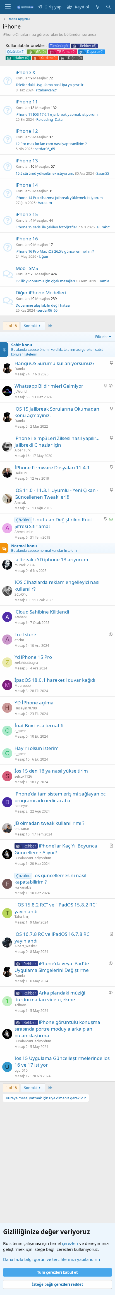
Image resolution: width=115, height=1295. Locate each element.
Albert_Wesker (26, 946)
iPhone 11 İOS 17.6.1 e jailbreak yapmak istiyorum (57, 114)
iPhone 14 (27, 185)
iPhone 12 (27, 131)
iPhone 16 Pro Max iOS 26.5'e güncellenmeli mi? (55, 251)
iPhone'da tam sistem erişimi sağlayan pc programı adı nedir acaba (60, 797)
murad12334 (25, 565)
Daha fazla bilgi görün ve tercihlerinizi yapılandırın (51, 1259)
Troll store (25, 634)
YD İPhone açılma (34, 702)
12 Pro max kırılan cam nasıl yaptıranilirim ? (51, 143)
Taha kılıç (22, 916)
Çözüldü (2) (16, 51)
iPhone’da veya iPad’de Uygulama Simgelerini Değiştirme (52, 966)
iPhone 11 (27, 101)
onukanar (22, 828)
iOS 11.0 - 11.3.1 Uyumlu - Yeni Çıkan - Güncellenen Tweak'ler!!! (56, 493)
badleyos (21, 805)
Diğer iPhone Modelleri (41, 292)
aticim (19, 640)
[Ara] (108, 7)
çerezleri (70, 1243)
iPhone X (25, 72)
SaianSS (102, 173)
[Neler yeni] (97, 7)
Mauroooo (23, 685)
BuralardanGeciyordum (33, 858)
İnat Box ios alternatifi (39, 725)
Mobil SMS (27, 268)
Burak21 (104, 226)
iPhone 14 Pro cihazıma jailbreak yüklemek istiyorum (59, 197)
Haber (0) (22, 58)
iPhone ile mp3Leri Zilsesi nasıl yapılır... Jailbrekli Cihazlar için (57, 441)
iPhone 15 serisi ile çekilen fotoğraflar (46, 226)
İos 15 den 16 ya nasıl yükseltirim (51, 771)
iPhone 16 (27, 238)
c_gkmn (20, 730)
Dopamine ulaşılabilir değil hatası (43, 305)
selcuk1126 (23, 776)
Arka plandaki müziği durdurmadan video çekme (50, 996)
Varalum (45, 202)
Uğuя (43, 256)
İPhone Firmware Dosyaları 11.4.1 (52, 467)
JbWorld (21, 391)
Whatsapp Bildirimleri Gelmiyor (49, 386)
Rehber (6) (88, 46)
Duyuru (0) (95, 51)
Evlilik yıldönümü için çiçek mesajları (45, 280)
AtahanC (21, 617)
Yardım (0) (49, 58)
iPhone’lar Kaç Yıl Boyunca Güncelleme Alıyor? (56, 849)
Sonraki (30, 325)
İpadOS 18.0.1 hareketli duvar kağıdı (55, 680)
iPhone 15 (27, 214)
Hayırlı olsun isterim (37, 748)
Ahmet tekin (24, 531)
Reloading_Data (49, 119)
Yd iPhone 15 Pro (33, 657)
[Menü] (7, 7)
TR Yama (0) (66, 51)
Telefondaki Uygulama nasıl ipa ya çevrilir (49, 84)
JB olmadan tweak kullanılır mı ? (49, 823)
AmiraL (20, 502)
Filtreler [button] (101, 336)
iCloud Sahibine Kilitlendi (42, 612)
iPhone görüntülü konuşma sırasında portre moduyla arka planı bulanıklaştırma (57, 1029)
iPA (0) (41, 51)
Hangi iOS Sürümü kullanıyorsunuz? (54, 363)
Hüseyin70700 (26, 708)
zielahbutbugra (26, 662)
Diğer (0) (75, 58)
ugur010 (21, 1070)
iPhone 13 (27, 160)
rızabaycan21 (47, 90)
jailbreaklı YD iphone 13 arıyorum (51, 559)
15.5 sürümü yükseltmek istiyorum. (45, 173)
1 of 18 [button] (11, 325)
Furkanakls (23, 887)
